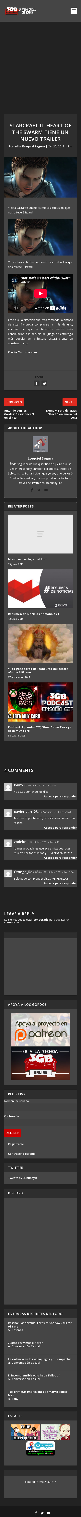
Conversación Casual (26, 1346)
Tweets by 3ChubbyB (22, 1178)
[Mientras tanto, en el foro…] (40, 534)
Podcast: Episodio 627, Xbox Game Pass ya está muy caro (40, 729)
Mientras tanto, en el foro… (29, 559)
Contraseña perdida (22, 1154)
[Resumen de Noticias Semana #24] (40, 588)
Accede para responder (60, 796)
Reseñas (17, 1330)
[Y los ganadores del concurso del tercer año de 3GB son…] (40, 643)
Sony (15, 1399)
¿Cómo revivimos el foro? (25, 1343)
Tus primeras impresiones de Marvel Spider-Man (38, 1393)
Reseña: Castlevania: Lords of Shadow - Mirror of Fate (40, 1324)
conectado (41, 919)
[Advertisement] (40, 64)
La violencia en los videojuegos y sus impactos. (40, 1359)
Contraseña (11, 1116)
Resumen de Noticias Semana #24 (33, 614)
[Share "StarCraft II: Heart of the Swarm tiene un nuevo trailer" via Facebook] (36, 383)
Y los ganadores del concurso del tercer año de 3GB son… (38, 670)
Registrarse (16, 1144)
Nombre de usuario (16, 1101)
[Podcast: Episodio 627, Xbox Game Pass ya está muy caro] (40, 701)
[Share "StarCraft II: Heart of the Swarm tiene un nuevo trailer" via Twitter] (44, 383)
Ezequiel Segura (33, 146)
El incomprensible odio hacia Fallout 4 (34, 1375)
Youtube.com (27, 352)
